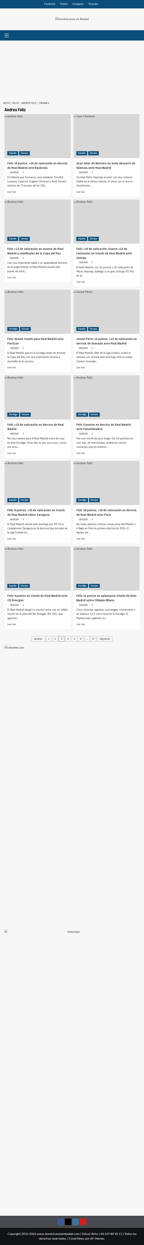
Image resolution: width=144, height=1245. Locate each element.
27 (93, 639)
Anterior (38, 639)
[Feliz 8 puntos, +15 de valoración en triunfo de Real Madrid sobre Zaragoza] (37, 483)
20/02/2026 (14, 258)
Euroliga (13, 328)
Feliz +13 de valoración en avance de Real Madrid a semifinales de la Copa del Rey (35, 251)
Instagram (78, 4)
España (12, 153)
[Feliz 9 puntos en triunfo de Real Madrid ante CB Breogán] (37, 569)
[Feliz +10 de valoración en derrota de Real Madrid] (37, 397)
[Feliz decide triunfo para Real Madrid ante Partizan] (37, 312)
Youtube (93, 4)
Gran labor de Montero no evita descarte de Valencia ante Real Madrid (105, 165)
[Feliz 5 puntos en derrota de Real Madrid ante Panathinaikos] (107, 397)
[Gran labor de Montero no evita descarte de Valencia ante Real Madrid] (107, 136)
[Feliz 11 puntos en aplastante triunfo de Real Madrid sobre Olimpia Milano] (107, 569)
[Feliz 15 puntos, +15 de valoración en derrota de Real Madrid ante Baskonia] (37, 136)
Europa (24, 153)
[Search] (137, 35)
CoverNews (76, 1238)
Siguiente (105, 639)
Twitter (64, 4)
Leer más (11, 192)
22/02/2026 (83, 172)
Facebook (49, 4)
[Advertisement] (72, 68)
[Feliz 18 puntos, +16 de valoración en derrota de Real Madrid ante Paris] (107, 483)
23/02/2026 (14, 172)
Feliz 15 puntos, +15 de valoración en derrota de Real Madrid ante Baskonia (37, 165)
